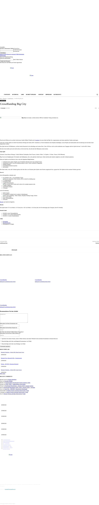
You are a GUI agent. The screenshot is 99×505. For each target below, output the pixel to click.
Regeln (1, 202)
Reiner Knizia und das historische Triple (18, 390)
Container (37, 140)
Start (1, 98)
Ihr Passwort (16, 51)
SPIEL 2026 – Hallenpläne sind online (15, 384)
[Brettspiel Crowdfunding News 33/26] (51, 268)
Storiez (97, 243)
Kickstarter (5, 221)
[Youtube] (98, 64)
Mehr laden (2, 373)
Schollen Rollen (8, 381)
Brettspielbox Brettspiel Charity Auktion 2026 (18, 382)
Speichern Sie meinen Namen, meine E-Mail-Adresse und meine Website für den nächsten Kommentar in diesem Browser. (30, 338)
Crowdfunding (10, 98)
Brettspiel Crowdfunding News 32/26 (7, 307)
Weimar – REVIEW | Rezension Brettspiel (9, 364)
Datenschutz (3, 55)
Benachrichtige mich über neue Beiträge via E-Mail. (14, 343)
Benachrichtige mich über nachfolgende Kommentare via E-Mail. (17, 341)
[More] (32, 111)
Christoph (3, 108)
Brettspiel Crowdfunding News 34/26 (7, 281)
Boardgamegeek (6, 222)
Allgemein (5, 98)
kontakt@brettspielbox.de (10, 489)
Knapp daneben (12, 379)
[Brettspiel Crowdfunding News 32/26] (16, 294)
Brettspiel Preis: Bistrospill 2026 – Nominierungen (11, 358)
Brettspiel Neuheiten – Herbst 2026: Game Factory (11, 369)
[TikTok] (8, 495)
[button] (97, 94)
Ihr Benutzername (17, 49)
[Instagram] (94, 64)
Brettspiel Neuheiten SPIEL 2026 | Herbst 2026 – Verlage (19, 387)
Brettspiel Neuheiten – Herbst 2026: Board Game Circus (12, 352)
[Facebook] (92, 64)
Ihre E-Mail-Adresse (18, 59)
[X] (96, 64)
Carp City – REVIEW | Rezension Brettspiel (15, 389)
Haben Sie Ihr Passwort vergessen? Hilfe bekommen (12, 54)
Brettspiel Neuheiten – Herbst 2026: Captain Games (19, 386)
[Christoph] (6, 250)
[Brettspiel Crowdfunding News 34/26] (16, 268)
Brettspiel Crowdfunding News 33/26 (42, 281)
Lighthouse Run (3, 243)
